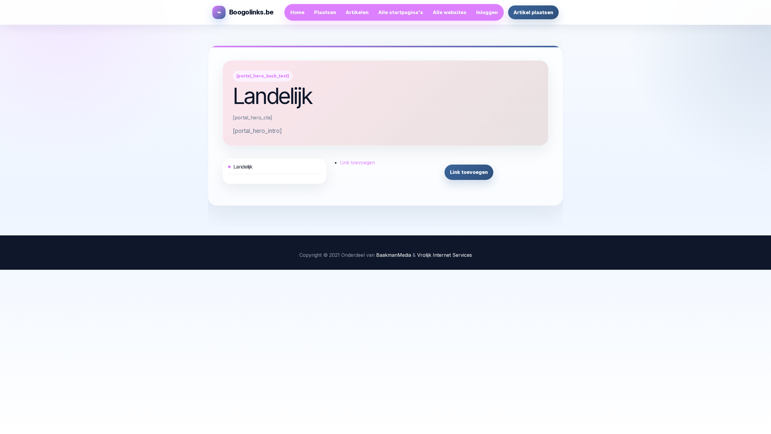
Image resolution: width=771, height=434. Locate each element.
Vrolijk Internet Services (444, 255)
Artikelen (357, 12)
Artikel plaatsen (533, 12)
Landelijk (243, 167)
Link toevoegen (357, 162)
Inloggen (487, 12)
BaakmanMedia (393, 255)
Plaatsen (325, 12)
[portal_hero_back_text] (262, 76)
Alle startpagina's (400, 12)
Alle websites (450, 12)
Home (297, 12)
